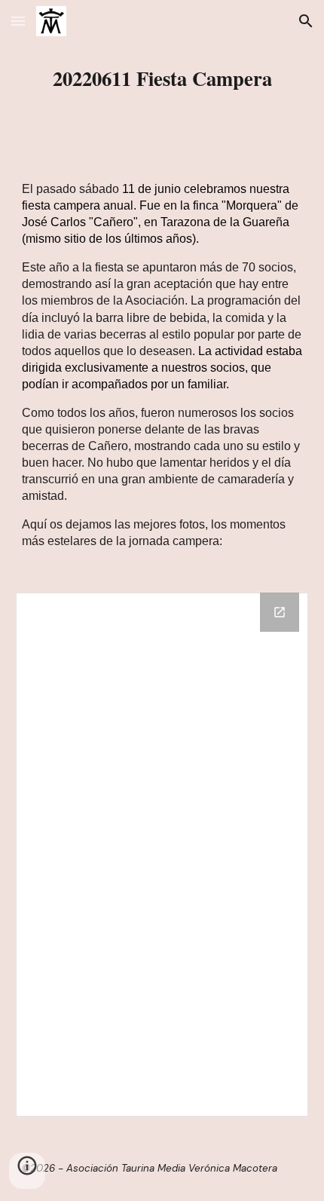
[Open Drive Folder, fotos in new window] (279, 612)
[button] (18, 20)
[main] (162, 78)
